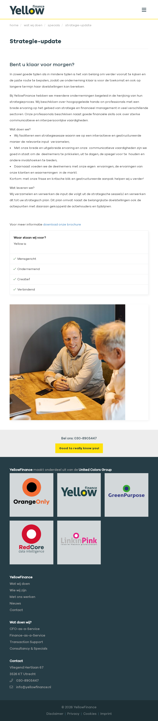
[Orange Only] (31, 491)
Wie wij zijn (18, 590)
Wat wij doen (20, 584)
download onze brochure (62, 224)
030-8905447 (27, 680)
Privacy (73, 714)
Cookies (90, 714)
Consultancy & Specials (28, 648)
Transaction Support (26, 642)
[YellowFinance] (27, 9)
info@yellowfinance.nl (33, 687)
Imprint (106, 714)
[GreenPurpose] (126, 491)
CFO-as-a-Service (25, 629)
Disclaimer (54, 714)
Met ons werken (22, 597)
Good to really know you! (79, 448)
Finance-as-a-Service (27, 635)
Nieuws (15, 603)
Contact (16, 610)
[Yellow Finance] (79, 491)
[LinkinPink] (79, 539)
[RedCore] (31, 539)
